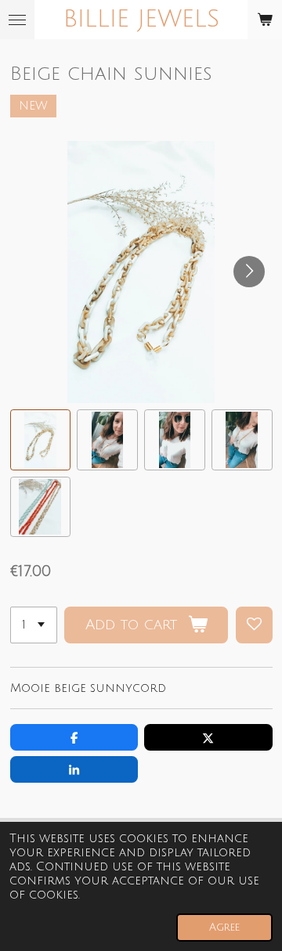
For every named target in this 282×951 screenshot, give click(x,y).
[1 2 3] (33, 625)
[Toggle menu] (17, 19)
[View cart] (265, 19)
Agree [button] (224, 927)
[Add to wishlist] (254, 625)
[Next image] (249, 271)
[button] (40, 439)
